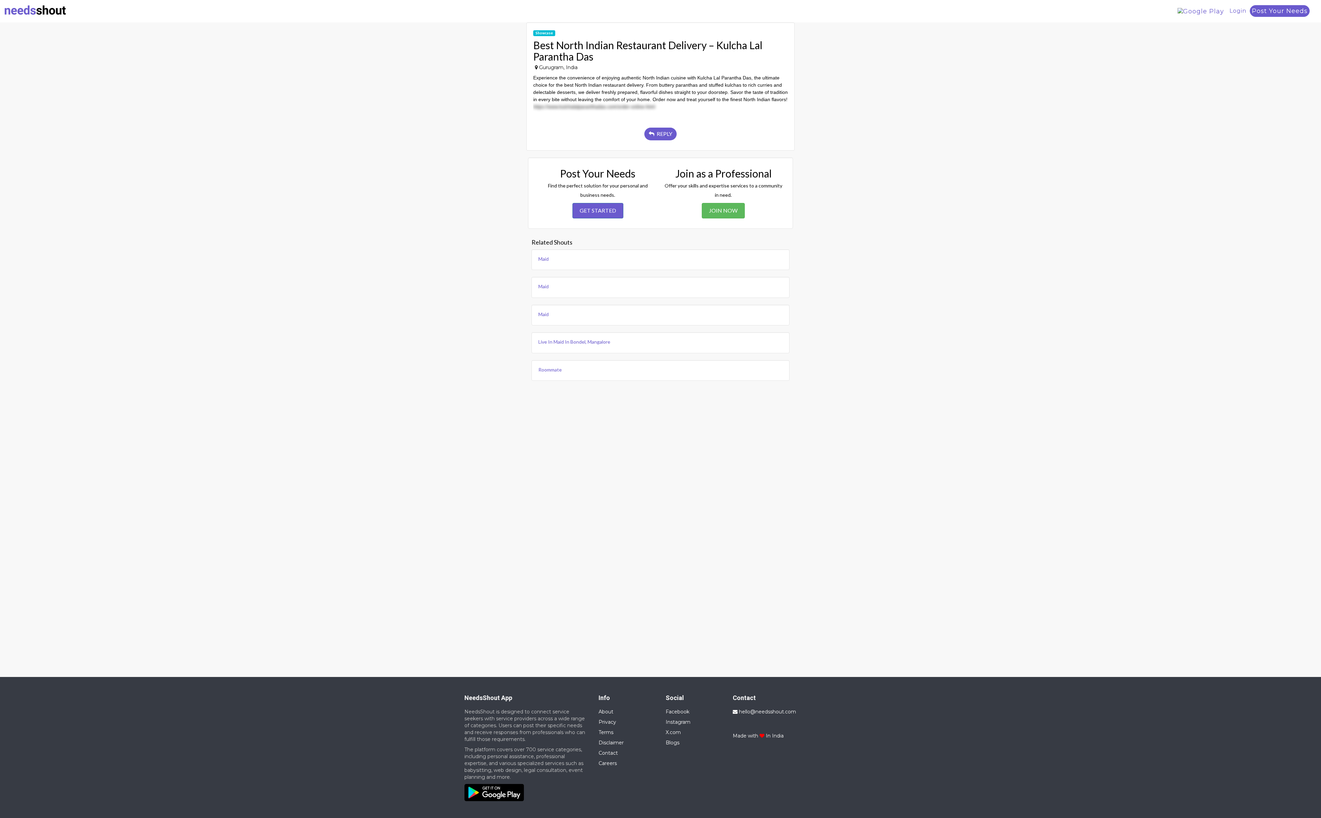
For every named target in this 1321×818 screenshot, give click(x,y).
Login (1237, 11)
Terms (606, 732)
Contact (608, 753)
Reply (664, 133)
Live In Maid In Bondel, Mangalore (574, 342)
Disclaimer (611, 743)
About (606, 712)
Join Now (723, 210)
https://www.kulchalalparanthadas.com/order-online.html (594, 106)
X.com (673, 732)
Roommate (550, 370)
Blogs (672, 743)
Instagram (678, 722)
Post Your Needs (1280, 11)
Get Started (598, 210)
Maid (543, 259)
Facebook (677, 712)
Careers (608, 763)
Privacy (607, 722)
